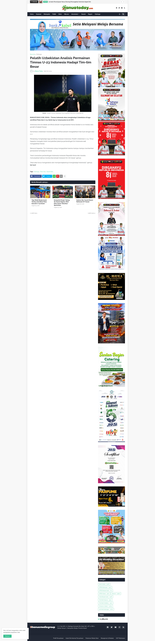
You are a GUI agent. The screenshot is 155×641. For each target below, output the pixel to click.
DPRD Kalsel (104, 593)
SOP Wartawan (120, 638)
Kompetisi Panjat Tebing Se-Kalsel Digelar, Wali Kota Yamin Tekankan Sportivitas (62, 202)
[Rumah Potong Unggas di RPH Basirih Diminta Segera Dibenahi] (40, 1)
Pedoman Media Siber (92, 638)
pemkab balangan (106, 609)
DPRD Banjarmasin (105, 590)
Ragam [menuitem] (90, 14)
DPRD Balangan (105, 587)
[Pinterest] (57, 176)
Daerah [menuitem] (83, 14)
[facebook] (116, 7)
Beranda (32, 54)
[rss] (124, 7)
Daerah (116, 593)
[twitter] (119, 7)
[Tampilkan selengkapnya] (64, 176)
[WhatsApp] (54, 176)
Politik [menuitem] (54, 14)
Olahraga (39, 54)
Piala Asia (43, 171)
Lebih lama (91, 213)
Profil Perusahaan (58, 638)
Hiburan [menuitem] (66, 14)
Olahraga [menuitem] (97, 14)
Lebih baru (34, 213)
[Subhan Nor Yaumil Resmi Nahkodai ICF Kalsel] (85, 192)
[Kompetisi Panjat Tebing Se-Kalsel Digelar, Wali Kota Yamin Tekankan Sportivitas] (62, 192)
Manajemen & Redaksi (107, 638)
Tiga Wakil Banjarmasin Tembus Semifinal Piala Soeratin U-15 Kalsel (39, 201)
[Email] (61, 176)
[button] (121, 2)
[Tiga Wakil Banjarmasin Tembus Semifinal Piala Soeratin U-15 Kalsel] (40, 192)
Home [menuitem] (32, 14)
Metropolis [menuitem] (47, 14)
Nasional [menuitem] (38, 14)
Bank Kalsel (104, 584)
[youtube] (122, 7)
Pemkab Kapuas (105, 600)
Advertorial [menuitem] (74, 14)
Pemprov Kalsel (105, 606)
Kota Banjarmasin (105, 596)
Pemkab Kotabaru (105, 603)
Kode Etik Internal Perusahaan (74, 638)
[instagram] (119, 627)
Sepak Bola (49, 171)
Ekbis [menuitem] (60, 14)
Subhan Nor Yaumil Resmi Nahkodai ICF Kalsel (84, 201)
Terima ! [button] (7, 636)
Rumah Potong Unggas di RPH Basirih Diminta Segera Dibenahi (71, 2)
